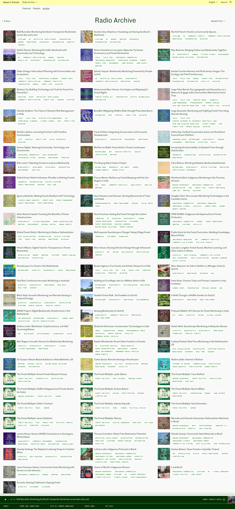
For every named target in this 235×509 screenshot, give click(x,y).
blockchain (50, 167)
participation (142, 252)
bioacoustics (35, 285)
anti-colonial (190, 255)
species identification (43, 321)
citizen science (208, 54)
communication (199, 364)
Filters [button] (7, 21)
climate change (47, 121)
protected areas (38, 444)
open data (36, 170)
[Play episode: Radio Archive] (5, 499)
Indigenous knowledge (105, 60)
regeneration (58, 42)
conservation (65, 39)
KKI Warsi (125, 167)
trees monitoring (45, 203)
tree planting (205, 428)
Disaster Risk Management (50, 118)
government (177, 142)
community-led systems (182, 242)
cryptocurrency (43, 334)
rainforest (44, 42)
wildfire (204, 39)
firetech (119, 115)
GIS (66, 118)
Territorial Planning (127, 60)
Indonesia (176, 155)
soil (213, 273)
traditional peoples (119, 462)
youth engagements (138, 477)
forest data (47, 200)
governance (114, 63)
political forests (204, 242)
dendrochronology (103, 203)
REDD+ (38, 408)
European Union (179, 139)
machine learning (122, 224)
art (110, 152)
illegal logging (214, 315)
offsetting (203, 142)
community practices (52, 81)
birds (60, 270)
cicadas (62, 346)
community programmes (42, 441)
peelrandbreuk (142, 300)
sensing (136, 81)
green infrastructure (63, 221)
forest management (64, 200)
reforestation (222, 78)
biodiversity (183, 54)
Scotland (22, 39)
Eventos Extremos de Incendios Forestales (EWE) (194, 121)
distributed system (27, 158)
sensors (21, 45)
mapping (123, 39)
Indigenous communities (126, 57)
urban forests (65, 224)
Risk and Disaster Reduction (185, 106)
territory (65, 158)
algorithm (116, 218)
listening (45, 487)
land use (148, 185)
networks (189, 352)
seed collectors (203, 444)
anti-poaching (36, 457)
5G (96, 346)
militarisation (130, 285)
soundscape (124, 236)
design (116, 252)
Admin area (89, 506)
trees (97, 206)
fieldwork (133, 221)
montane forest (135, 378)
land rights (141, 63)
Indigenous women (201, 441)
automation (100, 115)
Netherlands (194, 139)
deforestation (220, 155)
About (6, 506)
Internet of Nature (181, 364)
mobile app (23, 60)
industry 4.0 (221, 426)
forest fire (100, 63)
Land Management (179, 103)
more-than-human (121, 203)
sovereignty (58, 334)
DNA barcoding (24, 318)
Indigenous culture (104, 456)
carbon (195, 54)
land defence (127, 63)
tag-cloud (148, 423)
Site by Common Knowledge (62, 506)
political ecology (137, 408)
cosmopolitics (42, 378)
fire (204, 106)
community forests (196, 36)
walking (113, 155)
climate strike (121, 477)
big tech (119, 364)
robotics (71, 42)
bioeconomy (37, 167)
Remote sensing (212, 103)
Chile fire (108, 57)
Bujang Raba (100, 167)
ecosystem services (109, 346)
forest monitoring (26, 185)
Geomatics (214, 100)
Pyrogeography (196, 103)
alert (31, 97)
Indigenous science (181, 206)
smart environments (104, 351)
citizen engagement (41, 221)
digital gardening (121, 423)
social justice (179, 261)
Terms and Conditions (29, 506)
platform (186, 224)
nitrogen (204, 273)
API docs (109, 506)
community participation (219, 36)
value (69, 334)
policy (214, 142)
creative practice (123, 152)
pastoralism (100, 100)
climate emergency (137, 474)
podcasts (138, 459)
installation (101, 155)
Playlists (36, 9)
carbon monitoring (103, 221)
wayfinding (100, 425)
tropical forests (53, 305)
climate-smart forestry (29, 200)
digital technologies (140, 97)
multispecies (127, 252)
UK (30, 39)
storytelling (37, 258)
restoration (115, 42)
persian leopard (209, 288)
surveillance (68, 444)
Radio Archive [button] (28, 2)
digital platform (209, 167)
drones (21, 42)
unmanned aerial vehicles (107, 336)
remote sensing (193, 127)
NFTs (194, 426)
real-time (51, 185)
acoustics (197, 206)
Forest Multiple (25, 378)
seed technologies (222, 444)
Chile (97, 57)
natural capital (48, 224)
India (103, 185)
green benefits (127, 346)
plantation (100, 273)
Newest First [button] (217, 21)
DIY (173, 315)
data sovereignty (50, 155)
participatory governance (184, 170)
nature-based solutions (183, 57)
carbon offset (118, 170)
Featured (27, 9)
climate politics (103, 477)
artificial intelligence (45, 39)
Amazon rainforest (180, 185)
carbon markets (102, 170)
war (109, 288)
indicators (224, 167)
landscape (146, 270)
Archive (46, 9)
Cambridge (99, 218)
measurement (223, 54)
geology (137, 152)
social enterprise (57, 139)
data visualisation (27, 236)
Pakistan (22, 97)
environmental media (136, 331)
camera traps (67, 78)
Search (224, 2)
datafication (205, 155)
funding (220, 139)
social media (147, 203)
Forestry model (200, 100)
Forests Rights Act (104, 97)
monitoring (32, 42)
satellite (205, 81)
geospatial (100, 333)
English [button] (212, 2)
